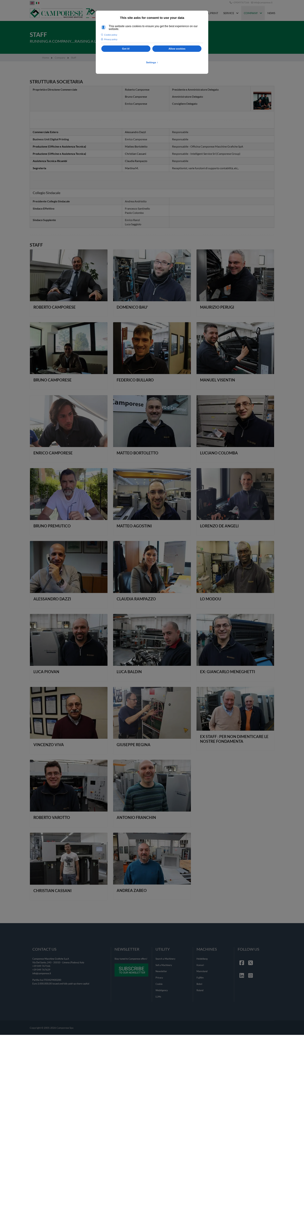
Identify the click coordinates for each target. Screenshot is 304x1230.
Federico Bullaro (135, 380)
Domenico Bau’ (132, 307)
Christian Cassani (52, 890)
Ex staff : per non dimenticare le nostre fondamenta (234, 738)
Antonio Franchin (136, 817)
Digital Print (208, 13)
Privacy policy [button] (110, 39)
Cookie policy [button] (110, 35)
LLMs (158, 996)
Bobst (199, 984)
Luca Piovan (46, 671)
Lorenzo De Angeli (219, 526)
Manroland (202, 971)
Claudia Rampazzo (136, 598)
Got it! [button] (126, 48)
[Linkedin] (242, 971)
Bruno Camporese (52, 380)
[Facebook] (242, 958)
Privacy (159, 977)
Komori (200, 965)
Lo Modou (210, 598)
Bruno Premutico (52, 526)
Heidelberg (202, 958)
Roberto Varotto (51, 817)
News (271, 13)
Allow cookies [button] (177, 48)
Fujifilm (200, 977)
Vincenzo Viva (48, 744)
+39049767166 (240, 2)
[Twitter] (251, 958)
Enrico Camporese (53, 453)
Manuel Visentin (217, 380)
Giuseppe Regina (133, 744)
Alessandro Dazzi (52, 598)
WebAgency (162, 990)
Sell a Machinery (164, 965)
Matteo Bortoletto (137, 453)
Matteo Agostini (134, 526)
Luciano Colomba (219, 453)
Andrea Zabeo (132, 890)
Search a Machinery (165, 958)
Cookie (159, 984)
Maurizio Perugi (217, 307)
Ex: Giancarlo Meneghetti (227, 671)
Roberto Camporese (54, 307)
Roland (200, 990)
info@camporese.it (263, 2)
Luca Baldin (129, 671)
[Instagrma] (251, 971)
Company (251, 13)
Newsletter (161, 971)
